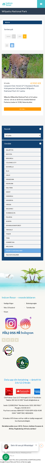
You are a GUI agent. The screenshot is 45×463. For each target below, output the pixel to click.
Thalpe (8, 234)
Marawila (9, 196)
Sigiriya (8, 221)
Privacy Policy (9, 462)
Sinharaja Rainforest (13, 225)
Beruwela (9, 158)
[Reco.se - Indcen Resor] (8, 350)
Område (7, 143)
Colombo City (11, 162)
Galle (8, 175)
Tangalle (9, 229)
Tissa (7, 238)
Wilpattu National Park (14, 250)
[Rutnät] (12, 45)
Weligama (9, 246)
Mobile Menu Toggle (41, 4)
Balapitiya (9, 150)
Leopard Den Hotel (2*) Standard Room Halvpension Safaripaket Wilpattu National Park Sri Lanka (21, 88)
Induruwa (9, 183)
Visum (6, 312)
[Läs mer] (22, 67)
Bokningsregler (31, 303)
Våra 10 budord (9, 308)
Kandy (8, 192)
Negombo (9, 208)
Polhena (9, 217)
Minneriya (9, 200)
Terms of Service (22, 462)
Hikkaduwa (10, 179)
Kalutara (9, 187)
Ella (7, 171)
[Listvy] (7, 45)
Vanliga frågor (8, 303)
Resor (7, 22)
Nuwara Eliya (10, 213)
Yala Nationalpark (12, 255)
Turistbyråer (30, 308)
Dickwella (9, 167)
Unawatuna (10, 242)
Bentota (9, 154)
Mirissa (8, 204)
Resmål (7, 129)
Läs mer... (22, 109)
